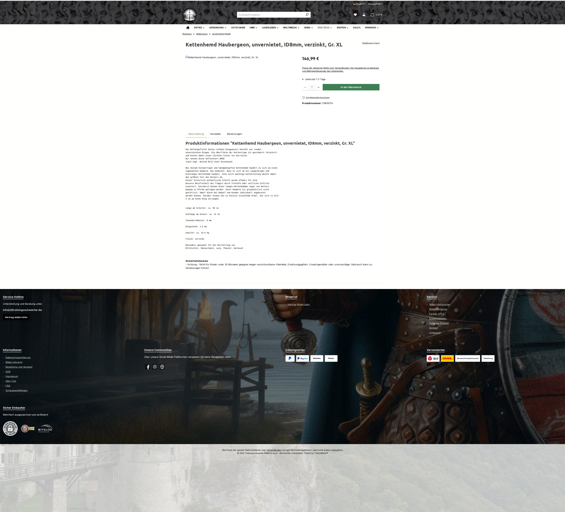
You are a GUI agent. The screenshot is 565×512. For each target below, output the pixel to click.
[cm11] (241, 87)
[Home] (188, 27)
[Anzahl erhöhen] (319, 87)
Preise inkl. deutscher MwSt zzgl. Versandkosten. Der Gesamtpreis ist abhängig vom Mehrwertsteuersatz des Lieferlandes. (340, 69)
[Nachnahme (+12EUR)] (316, 358)
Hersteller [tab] (215, 133)
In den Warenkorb (351, 87)
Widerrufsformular (439, 304)
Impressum (11, 376)
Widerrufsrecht (13, 362)
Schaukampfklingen (16, 390)
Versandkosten (274, 450)
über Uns (10, 381)
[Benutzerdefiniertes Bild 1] (302, 358)
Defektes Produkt (439, 323)
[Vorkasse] (331, 358)
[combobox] (270, 15)
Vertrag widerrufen (16, 317)
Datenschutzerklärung (17, 357)
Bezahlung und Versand (18, 366)
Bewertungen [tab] (234, 133)
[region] (241, 87)
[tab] (196, 134)
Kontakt (433, 327)
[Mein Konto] (363, 14)
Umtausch (435, 332)
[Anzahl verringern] (305, 87)
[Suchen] (307, 15)
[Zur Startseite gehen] (189, 14)
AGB (7, 371)
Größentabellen (438, 318)
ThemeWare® (321, 453)
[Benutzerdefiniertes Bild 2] (447, 358)
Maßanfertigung (438, 309)
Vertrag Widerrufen (299, 304)
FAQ (7, 385)
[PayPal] (290, 358)
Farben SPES (436, 313)
